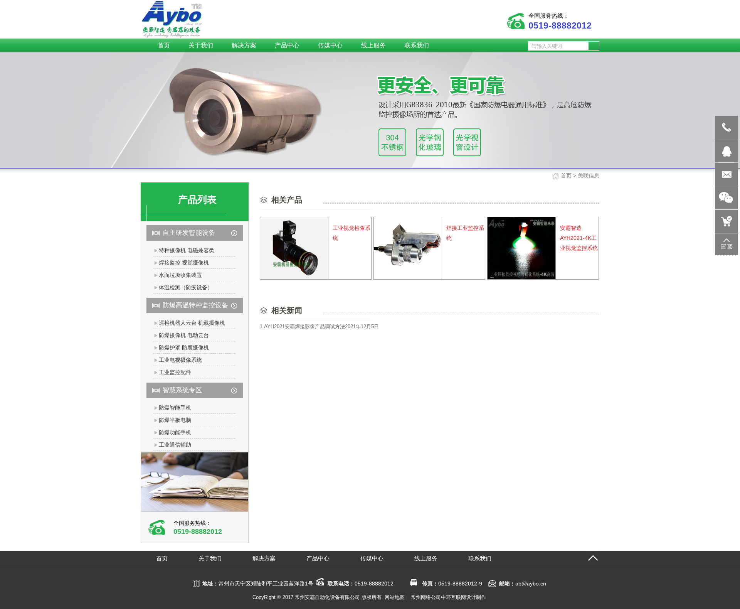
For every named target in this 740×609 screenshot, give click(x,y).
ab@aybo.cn (530, 583)
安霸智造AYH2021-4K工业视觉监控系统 (579, 238)
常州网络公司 (426, 597)
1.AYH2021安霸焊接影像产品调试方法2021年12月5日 (319, 326)
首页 (566, 175)
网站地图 (395, 597)
